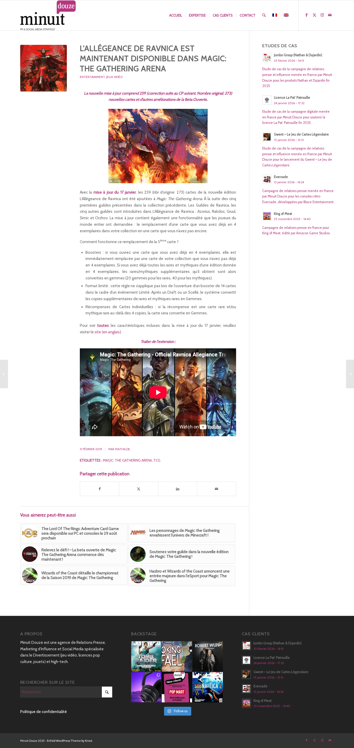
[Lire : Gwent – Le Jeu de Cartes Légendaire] (267, 137)
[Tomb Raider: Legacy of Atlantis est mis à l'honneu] (146, 656)
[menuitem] (175, 15)
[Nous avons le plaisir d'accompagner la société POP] (177, 687)
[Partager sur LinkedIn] (177, 489)
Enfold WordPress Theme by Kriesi (69, 741)
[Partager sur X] (138, 489)
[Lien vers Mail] (330, 15)
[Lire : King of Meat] (267, 216)
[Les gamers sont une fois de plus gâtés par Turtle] (146, 687)
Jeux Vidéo (114, 77)
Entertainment (92, 77)
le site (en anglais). (106, 332)
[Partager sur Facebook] (99, 489)
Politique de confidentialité (43, 711)
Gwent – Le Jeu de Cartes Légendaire (301, 134)
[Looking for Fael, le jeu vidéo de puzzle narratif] (177, 656)
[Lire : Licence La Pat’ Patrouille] (267, 100)
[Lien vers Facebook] (306, 15)
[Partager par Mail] (216, 489)
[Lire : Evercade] (267, 179)
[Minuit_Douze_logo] (48, 15)
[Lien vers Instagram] (322, 15)
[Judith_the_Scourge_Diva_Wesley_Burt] (43, 68)
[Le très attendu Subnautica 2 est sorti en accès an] (208, 687)
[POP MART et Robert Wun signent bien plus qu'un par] (208, 656)
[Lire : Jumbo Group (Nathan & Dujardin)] (267, 57)
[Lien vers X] (314, 15)
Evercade (281, 177)
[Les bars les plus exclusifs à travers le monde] (4, 374)
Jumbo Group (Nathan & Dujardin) (298, 55)
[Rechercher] (264, 15)
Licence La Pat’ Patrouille (292, 98)
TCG (156, 460)
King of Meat (283, 214)
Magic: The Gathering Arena (127, 460)
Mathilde (122, 449)
